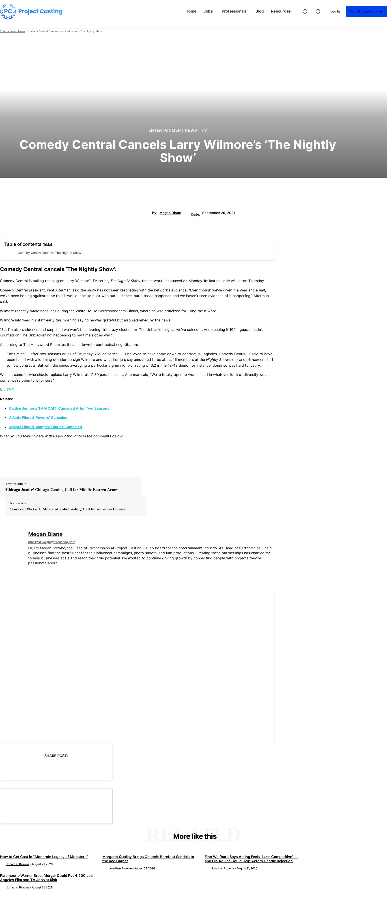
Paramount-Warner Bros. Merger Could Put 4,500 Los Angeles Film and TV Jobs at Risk (46, 877)
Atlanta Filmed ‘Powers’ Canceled (38, 417)
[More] (96, 767)
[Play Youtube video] (137, 666)
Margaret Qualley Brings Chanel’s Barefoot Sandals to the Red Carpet (148, 858)
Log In (335, 11)
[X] (31, 767)
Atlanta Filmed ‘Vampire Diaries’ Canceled (45, 427)
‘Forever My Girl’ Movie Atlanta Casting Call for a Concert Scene (67, 509)
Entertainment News (12, 31)
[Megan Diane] (11, 552)
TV (204, 130)
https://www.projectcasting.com (51, 542)
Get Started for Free (366, 11)
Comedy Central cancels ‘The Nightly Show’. (50, 253)
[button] (305, 11)
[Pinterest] (48, 767)
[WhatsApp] (64, 767)
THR (10, 389)
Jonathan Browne (18, 864)
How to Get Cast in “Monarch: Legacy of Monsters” (44, 856)
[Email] (80, 767)
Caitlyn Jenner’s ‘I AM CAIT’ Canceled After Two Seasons (59, 408)
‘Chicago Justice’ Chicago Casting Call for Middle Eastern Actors (61, 489)
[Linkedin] (30, 570)
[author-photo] (3, 864)
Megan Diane (170, 213)
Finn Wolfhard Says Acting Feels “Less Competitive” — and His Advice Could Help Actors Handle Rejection (251, 858)
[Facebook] (15, 767)
